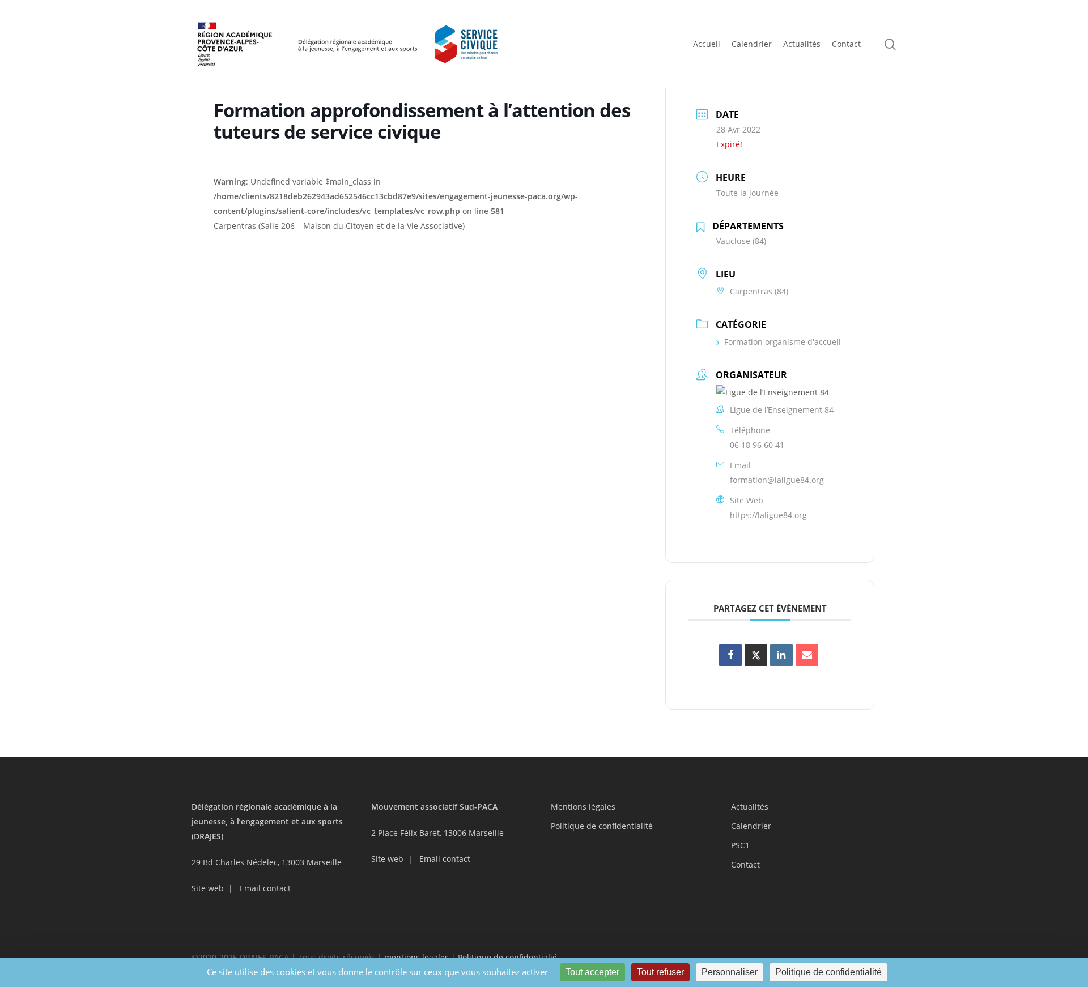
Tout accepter (592, 972)
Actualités (749, 806)
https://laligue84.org (768, 515)
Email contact (265, 888)
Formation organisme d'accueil (782, 341)
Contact (745, 864)
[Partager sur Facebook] (730, 655)
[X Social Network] (756, 655)
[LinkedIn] (781, 655)
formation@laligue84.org (777, 480)
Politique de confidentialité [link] (828, 972)
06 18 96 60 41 (757, 444)
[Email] (807, 655)
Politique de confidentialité (602, 826)
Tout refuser (660, 972)
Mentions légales (583, 806)
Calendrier (751, 826)
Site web (208, 888)
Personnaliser (730, 972)
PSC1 (740, 845)
